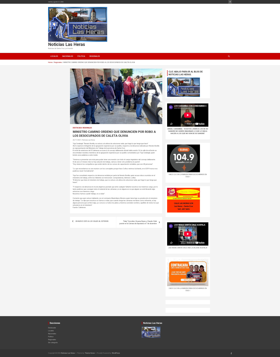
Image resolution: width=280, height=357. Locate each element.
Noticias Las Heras (66, 44)
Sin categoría (53, 343)
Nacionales (67, 56)
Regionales (94, 56)
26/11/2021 (77, 140)
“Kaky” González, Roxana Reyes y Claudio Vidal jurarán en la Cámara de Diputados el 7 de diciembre (138, 222)
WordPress (116, 353)
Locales (54, 56)
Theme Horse (90, 353)
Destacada (77, 128)
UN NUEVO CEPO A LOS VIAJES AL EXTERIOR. (92, 221)
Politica (81, 56)
